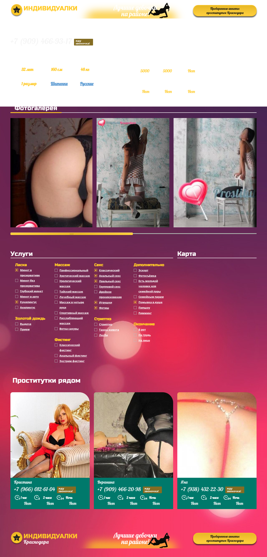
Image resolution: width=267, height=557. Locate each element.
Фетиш (104, 308)
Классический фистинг (69, 347)
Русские (86, 83)
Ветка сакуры (69, 329)
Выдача (25, 324)
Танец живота (109, 330)
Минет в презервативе (30, 272)
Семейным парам (151, 297)
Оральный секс (110, 281)
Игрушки (105, 302)
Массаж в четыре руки (71, 304)
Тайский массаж (71, 291)
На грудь (145, 335)
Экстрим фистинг (71, 361)
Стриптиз (105, 324)
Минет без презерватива (30, 283)
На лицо (144, 340)
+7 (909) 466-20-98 (128, 489)
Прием (25, 329)
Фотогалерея (36, 108)
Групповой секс (110, 286)
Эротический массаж (74, 276)
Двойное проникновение (110, 294)
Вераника (105, 482)
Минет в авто (29, 296)
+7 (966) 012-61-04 (43, 489)
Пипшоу (144, 307)
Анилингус (27, 307)
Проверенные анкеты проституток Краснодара (225, 10)
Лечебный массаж (72, 297)
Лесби (103, 335)
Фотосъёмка (147, 276)
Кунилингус (28, 302)
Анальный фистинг (73, 355)
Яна (184, 482)
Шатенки (59, 83)
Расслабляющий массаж (71, 320)
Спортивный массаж (74, 313)
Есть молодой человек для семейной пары (150, 286)
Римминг (145, 313)
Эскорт (143, 270)
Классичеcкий (109, 270)
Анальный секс (110, 276)
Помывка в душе (150, 302)
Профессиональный (73, 270)
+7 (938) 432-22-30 (211, 489)
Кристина (23, 482)
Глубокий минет (31, 291)
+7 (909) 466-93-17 (50, 41)
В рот (142, 329)
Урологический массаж (70, 283)
